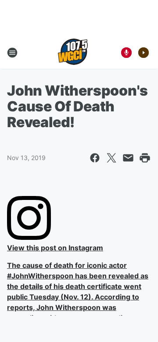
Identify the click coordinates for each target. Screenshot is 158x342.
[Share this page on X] (111, 158)
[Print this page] (145, 158)
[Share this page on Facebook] (95, 158)
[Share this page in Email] (128, 158)
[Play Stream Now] (143, 52)
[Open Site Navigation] (12, 52)
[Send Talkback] (126, 52)
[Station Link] (73, 53)
